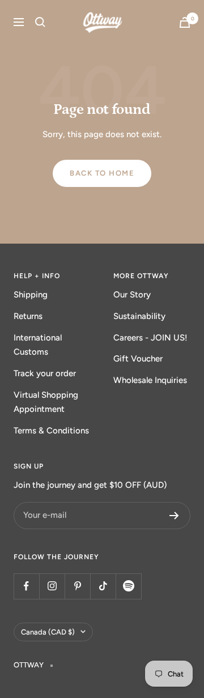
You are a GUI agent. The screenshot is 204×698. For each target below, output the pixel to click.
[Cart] (184, 22)
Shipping (31, 295)
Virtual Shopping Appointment (46, 402)
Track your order (45, 373)
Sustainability (139, 316)
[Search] (40, 22)
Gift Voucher (138, 359)
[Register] (174, 516)
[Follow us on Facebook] (26, 586)
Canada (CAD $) (48, 632)
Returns (28, 316)
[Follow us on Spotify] (128, 586)
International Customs (38, 345)
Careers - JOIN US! (150, 338)
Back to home (102, 173)
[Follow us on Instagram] (52, 586)
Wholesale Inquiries (150, 380)
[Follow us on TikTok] (103, 586)
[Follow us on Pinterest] (77, 586)
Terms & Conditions (51, 430)
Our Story (132, 295)
